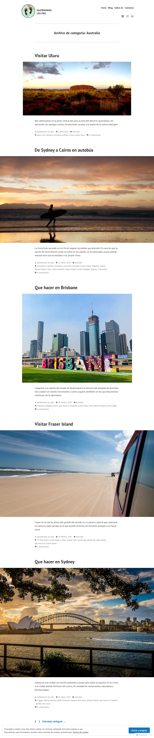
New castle (52, 269)
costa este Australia (71, 266)
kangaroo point (51, 405)
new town (82, 700)
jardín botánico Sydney (67, 700)
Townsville (102, 269)
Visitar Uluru (47, 55)
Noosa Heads (70, 269)
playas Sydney (93, 700)
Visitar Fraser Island (54, 424)
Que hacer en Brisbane (56, 287)
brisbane (58, 266)
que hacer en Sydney (108, 700)
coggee (40, 700)
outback (65, 135)
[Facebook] (123, 16)
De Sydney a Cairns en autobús (64, 150)
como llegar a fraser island (61, 540)
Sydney (94, 269)
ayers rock (41, 135)
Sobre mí (118, 8)
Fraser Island (85, 266)
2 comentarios (43, 546)
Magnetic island (98, 266)
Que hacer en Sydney (55, 561)
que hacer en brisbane (68, 405)
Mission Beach (41, 269)
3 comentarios (95, 135)
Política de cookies (80, 732)
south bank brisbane (97, 405)
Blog (110, 8)
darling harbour (50, 700)
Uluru (71, 135)
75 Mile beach (43, 540)
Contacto (129, 8)
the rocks (46, 703)
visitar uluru (80, 135)
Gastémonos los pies (45, 131)
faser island (77, 540)
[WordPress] (132, 16)
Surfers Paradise (83, 269)
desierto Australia (53, 135)
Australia (76, 131)
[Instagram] (127, 16)
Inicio (103, 8)
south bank (83, 405)
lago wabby (101, 540)
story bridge (112, 405)
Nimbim (61, 269)
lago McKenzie (89, 540)
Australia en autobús (45, 266)
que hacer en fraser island (45, 543)
